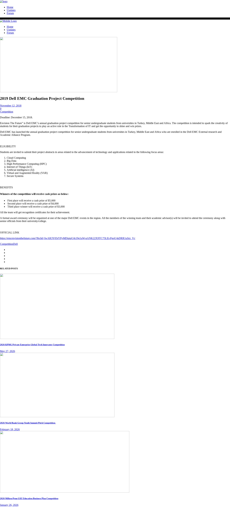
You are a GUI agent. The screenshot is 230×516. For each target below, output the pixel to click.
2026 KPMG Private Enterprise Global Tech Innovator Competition (32, 344)
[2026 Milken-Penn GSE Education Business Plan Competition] (64, 491)
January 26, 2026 (9, 505)
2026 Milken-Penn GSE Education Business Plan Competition (29, 498)
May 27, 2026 (7, 351)
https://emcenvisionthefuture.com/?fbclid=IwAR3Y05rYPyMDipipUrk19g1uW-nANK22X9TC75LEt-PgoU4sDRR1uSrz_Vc (67, 238)
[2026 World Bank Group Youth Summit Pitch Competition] (57, 416)
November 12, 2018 (10, 105)
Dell (15, 244)
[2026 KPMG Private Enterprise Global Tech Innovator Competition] (57, 338)
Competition (6, 111)
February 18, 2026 (10, 429)
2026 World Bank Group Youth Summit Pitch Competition (28, 423)
